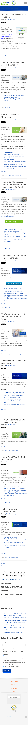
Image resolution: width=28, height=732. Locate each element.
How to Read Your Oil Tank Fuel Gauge (13, 631)
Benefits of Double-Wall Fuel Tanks (12, 399)
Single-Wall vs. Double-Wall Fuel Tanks (13, 625)
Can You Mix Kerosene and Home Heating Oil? (15, 620)
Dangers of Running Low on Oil (11, 231)
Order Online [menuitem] (14, 684)
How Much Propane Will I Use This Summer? (15, 613)
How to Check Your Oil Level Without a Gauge (15, 490)
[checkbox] (14, 655)
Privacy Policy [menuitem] (14, 688)
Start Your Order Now (6, 598)
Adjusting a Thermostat (9, 159)
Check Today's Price (14, 221)
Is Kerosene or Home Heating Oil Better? (14, 293)
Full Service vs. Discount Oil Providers (13, 612)
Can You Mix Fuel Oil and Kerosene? (13, 291)
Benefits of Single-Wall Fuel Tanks (12, 397)
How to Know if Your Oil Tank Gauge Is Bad (14, 488)
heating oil (7, 107)
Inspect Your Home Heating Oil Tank (13, 229)
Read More (3, 52)
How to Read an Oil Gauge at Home (12, 486)
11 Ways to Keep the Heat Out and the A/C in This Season (13, 316)
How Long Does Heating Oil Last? (12, 492)
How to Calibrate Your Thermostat (12, 615)
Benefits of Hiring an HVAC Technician (13, 164)
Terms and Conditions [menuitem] (14, 681)
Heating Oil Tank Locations (10, 537)
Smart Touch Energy (11, 19)
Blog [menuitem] (14, 691)
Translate (13, 701)
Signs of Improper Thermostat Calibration (14, 154)
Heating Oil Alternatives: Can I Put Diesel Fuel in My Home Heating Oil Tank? (13, 184)
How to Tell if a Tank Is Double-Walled (13, 395)
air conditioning (17, 175)
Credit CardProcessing (14, 710)
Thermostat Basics (8, 152)
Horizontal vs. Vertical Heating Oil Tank (13, 632)
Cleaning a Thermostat (9, 157)
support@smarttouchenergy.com (7, 718)
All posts (3, 563)
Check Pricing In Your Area (14, 283)
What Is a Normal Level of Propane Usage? (14, 95)
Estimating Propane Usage (10, 97)
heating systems (9, 175)
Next (2, 565)
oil (5, 55)
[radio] (14, 654)
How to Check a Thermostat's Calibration (14, 156)
